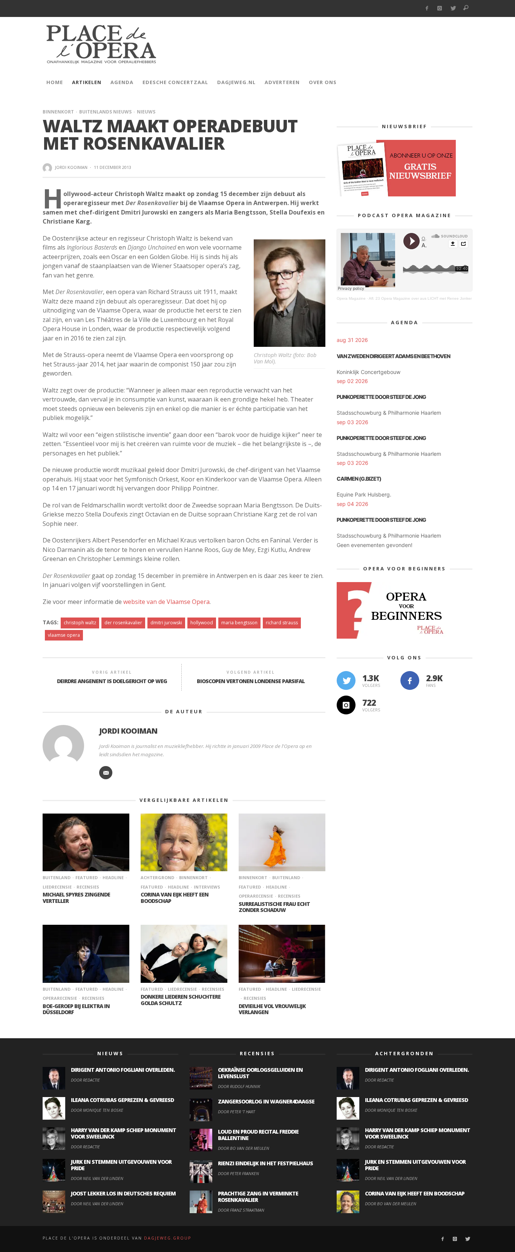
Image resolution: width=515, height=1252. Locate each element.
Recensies (88, 887)
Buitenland (57, 877)
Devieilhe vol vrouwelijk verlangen (272, 1009)
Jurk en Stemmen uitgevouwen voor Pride (121, 1165)
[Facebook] (426, 8)
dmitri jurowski (166, 622)
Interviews (207, 887)
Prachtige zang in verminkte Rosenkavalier (258, 1196)
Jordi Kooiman (71, 167)
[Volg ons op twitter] (346, 680)
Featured (86, 877)
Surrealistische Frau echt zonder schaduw (274, 907)
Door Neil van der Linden (97, 1178)
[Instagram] (439, 8)
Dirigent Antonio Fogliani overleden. (123, 1069)
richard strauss (282, 622)
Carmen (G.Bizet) (359, 478)
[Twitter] (453, 8)
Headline (113, 877)
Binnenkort (58, 112)
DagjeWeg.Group (167, 1238)
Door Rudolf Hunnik (239, 1086)
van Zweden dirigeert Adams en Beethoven (393, 356)
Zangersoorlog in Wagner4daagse (266, 1101)
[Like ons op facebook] (409, 680)
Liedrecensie (182, 989)
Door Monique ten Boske (97, 1110)
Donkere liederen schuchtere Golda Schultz (181, 1000)
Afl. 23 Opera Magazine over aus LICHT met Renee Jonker (420, 298)
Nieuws (146, 112)
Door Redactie (85, 1080)
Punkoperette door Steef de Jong (381, 397)
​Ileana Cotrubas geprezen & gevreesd (122, 1099)
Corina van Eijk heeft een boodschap (174, 897)
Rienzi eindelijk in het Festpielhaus (265, 1163)
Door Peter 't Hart (236, 1111)
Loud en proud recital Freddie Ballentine (258, 1135)
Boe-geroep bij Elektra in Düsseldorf (76, 1009)
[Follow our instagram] (346, 705)
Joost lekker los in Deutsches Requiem (123, 1193)
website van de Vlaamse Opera (166, 602)
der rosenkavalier (123, 622)
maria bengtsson (239, 622)
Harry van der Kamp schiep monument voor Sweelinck (123, 1133)
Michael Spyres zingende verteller (76, 897)
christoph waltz (80, 622)
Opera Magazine (351, 298)
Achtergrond (157, 877)
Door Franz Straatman (241, 1210)
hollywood (201, 622)
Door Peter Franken (238, 1173)
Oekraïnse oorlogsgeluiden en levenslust (260, 1073)
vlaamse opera (64, 635)
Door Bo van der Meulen (243, 1148)
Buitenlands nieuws (105, 112)
